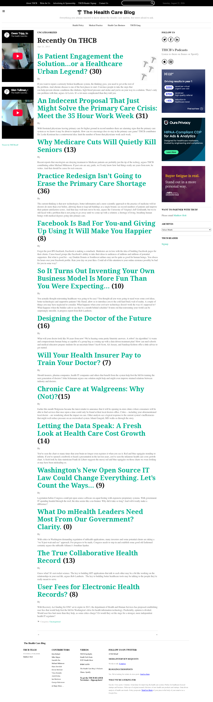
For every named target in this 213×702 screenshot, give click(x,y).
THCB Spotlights (86, 654)
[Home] (105, 12)
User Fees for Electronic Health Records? (88, 590)
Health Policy (78, 25)
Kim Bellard (56, 654)
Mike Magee (56, 657)
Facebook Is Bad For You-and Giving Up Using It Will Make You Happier (96, 227)
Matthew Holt (180, 215)
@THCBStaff (113, 654)
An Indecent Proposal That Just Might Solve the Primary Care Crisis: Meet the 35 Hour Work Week (97, 108)
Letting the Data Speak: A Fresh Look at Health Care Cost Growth (91, 429)
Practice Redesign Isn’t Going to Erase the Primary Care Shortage (91, 179)
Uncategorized (47, 32)
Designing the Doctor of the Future (94, 318)
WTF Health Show (86, 660)
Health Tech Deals (86, 657)
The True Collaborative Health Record (87, 556)
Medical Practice (96, 25)
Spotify (88, 672)
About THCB (31, 3)
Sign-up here (96, 680)
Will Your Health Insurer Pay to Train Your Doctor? (89, 359)
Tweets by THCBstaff (10, 144)
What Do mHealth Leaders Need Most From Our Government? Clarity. (90, 519)
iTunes (82, 672)
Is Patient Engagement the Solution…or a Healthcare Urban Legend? (80, 64)
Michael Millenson (58, 663)
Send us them (145, 674)
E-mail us (122, 663)
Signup (165, 243)
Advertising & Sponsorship (64, 3)
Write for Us (45, 3)
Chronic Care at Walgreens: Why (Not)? (90, 392)
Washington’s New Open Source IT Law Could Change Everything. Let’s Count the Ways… (96, 478)
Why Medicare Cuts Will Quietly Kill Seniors (96, 145)
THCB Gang (135, 25)
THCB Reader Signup (87, 3)
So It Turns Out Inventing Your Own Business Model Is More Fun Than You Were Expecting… (96, 278)
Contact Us (103, 3)
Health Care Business (116, 25)
